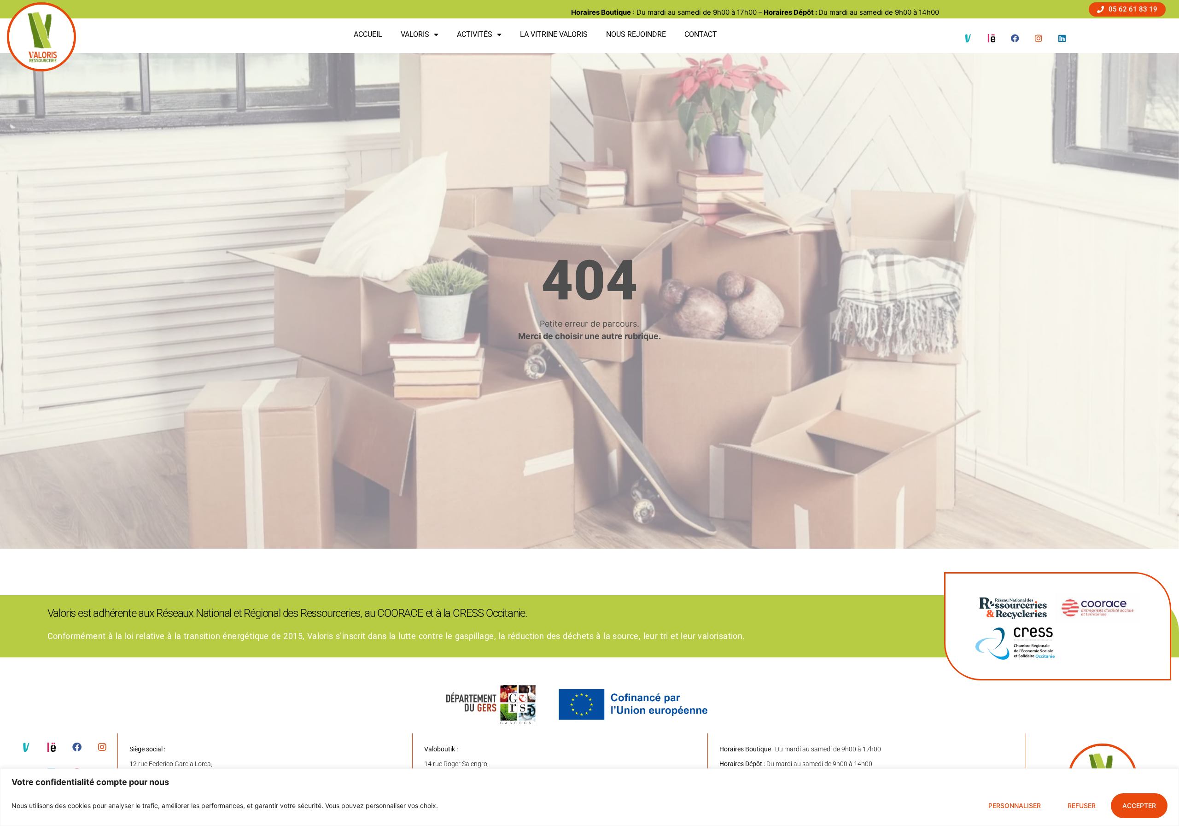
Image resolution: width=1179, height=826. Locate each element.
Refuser (1082, 805)
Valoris (415, 34)
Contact (700, 34)
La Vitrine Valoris (554, 34)
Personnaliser (1014, 805)
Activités (474, 34)
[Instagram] (1038, 38)
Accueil (368, 34)
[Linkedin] (1062, 38)
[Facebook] (1015, 38)
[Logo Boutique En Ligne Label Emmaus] (991, 38)
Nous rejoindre (636, 34)
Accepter (1139, 805)
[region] (589, 797)
